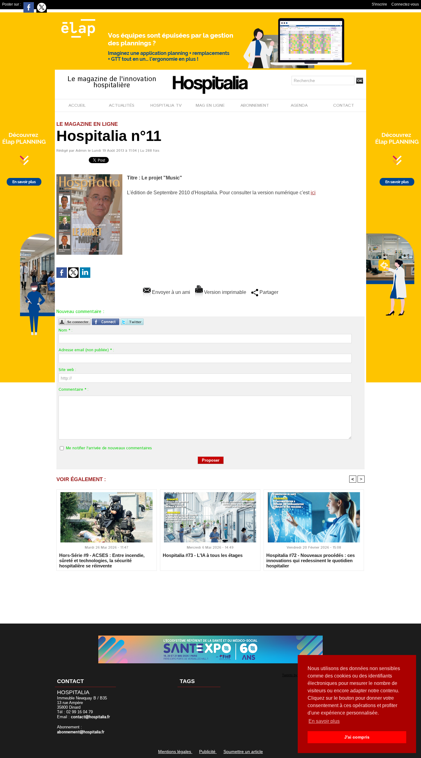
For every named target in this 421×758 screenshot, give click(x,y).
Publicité (208, 751)
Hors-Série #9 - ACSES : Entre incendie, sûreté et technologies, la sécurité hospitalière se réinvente (102, 560)
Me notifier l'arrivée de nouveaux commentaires (109, 448)
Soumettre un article (243, 751)
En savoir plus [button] (324, 721)
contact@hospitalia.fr (90, 717)
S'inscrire (379, 4)
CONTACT (343, 105)
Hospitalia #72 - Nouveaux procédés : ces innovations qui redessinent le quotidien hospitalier (310, 560)
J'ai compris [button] (357, 737)
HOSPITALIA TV (166, 105)
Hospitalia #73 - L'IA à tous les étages (203, 555)
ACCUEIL (77, 105)
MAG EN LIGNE (210, 105)
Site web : (67, 370)
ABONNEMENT (254, 105)
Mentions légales (175, 751)
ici (313, 192)
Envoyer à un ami (170, 292)
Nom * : (65, 330)
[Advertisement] (210, 593)
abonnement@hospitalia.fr (80, 732)
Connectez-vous (405, 4)
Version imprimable (224, 292)
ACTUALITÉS (121, 105)
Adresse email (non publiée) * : (86, 350)
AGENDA (299, 105)
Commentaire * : (73, 390)
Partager (268, 292)
